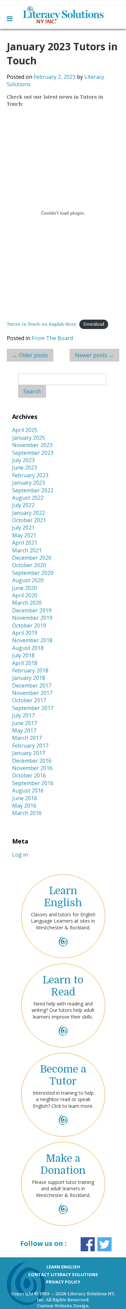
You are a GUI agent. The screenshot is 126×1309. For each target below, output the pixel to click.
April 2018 (24, 663)
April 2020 (24, 595)
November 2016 (32, 768)
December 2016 (31, 760)
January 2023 (28, 482)
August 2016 (28, 790)
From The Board (52, 338)
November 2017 (32, 693)
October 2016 (29, 775)
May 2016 (24, 805)
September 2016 (32, 783)
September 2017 (32, 708)
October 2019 (29, 625)
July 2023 (23, 460)
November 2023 (32, 445)
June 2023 (24, 467)
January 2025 (28, 437)
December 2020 (31, 557)
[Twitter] (104, 1244)
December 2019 (31, 610)
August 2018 (28, 648)
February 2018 (30, 670)
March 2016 (27, 813)
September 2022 (32, 490)
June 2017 (24, 723)
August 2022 (28, 497)
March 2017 (27, 738)
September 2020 (32, 573)
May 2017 (24, 730)
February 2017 (30, 745)
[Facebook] (87, 1244)
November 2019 (32, 617)
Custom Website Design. (63, 1305)
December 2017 (31, 685)
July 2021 (23, 527)
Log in (20, 854)
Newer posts (94, 355)
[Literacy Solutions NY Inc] (63, 14)
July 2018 (23, 655)
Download (93, 324)
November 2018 (32, 640)
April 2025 (24, 430)
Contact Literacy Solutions (63, 1274)
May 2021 (24, 535)
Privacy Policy (63, 1282)
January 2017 (28, 753)
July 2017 (23, 715)
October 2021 (29, 520)
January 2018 (28, 677)
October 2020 (29, 565)
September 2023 (32, 452)
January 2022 (28, 512)
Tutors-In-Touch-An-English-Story (41, 324)
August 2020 (28, 580)
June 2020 (24, 588)
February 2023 (30, 475)
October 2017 (29, 700)
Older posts (30, 355)
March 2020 (27, 602)
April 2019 (24, 633)
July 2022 (23, 505)
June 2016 (24, 798)
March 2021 (27, 550)
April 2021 (24, 542)
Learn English (63, 1267)
